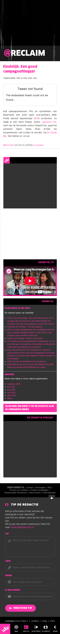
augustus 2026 (13, 384)
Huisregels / (41, 488)
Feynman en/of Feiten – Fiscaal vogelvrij (24, 326)
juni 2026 (11, 389)
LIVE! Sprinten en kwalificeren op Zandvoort (26, 361)
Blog (44, 621)
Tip (7, 534)
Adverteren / (36, 493)
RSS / (50, 488)
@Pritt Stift (8, 145)
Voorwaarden (49, 493)
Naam (8, 576)
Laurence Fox (49, 122)
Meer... (10, 398)
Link (7, 561)
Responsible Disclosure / (16, 493)
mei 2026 (11, 392)
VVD (37, 119)
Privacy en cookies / (20, 490)
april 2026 (11, 395)
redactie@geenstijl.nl (22, 527)
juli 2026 (11, 386)
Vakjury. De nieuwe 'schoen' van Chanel (24, 338)
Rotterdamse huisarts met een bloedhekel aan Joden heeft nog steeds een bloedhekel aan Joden (30, 366)
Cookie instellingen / (40, 490)
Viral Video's (21, 621)
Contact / (30, 488)
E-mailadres (12, 590)
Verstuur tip (22, 608)
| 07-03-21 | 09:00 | (29, 145)
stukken (35, 621)
